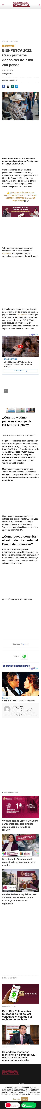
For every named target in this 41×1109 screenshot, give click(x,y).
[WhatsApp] (28, 1105)
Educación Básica (9, 1006)
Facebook (6, 253)
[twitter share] (8, 86)
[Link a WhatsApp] (24, 656)
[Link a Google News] (24, 644)
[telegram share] (16, 86)
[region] (20, 22)
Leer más (17, 1099)
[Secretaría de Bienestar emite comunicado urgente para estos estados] (20, 845)
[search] (39, 5)
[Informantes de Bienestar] (21, 4)
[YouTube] (12, 1105)
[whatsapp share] (12, 86)
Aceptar (24, 1099)
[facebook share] (3, 86)
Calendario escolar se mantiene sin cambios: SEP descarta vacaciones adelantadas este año (19, 1056)
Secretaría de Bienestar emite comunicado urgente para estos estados (18, 862)
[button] (6, 391)
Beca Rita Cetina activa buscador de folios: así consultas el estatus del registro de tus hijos (17, 1015)
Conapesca (22, 315)
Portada (5, 41)
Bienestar (14, 41)
